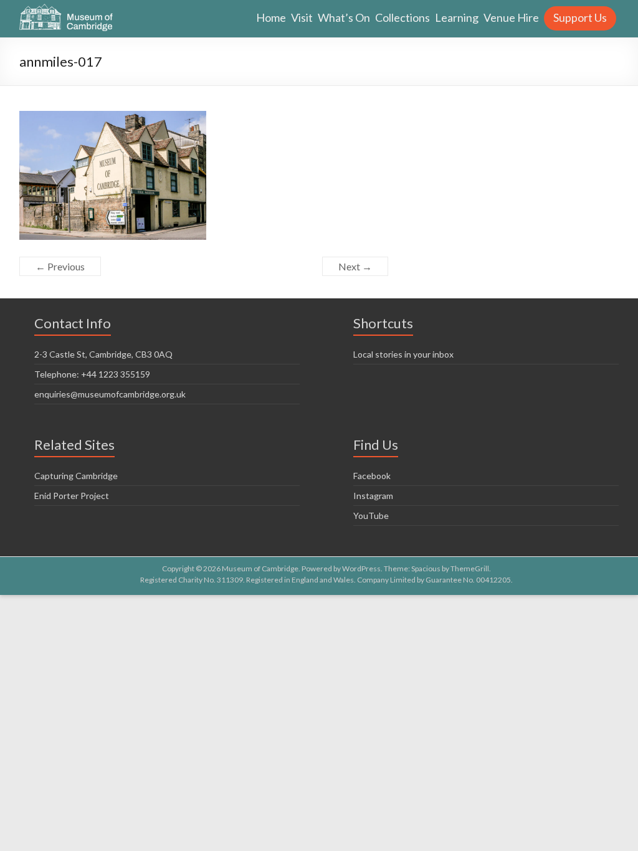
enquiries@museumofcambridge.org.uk (110, 394)
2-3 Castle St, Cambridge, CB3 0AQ (103, 354)
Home (271, 17)
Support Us (580, 17)
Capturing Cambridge (76, 475)
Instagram (373, 495)
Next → (355, 266)
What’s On (344, 17)
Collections (402, 17)
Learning (456, 17)
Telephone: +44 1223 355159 (92, 374)
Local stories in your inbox (403, 354)
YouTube (371, 515)
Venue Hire (511, 17)
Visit (302, 17)
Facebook (372, 475)
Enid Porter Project (71, 495)
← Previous (60, 266)
